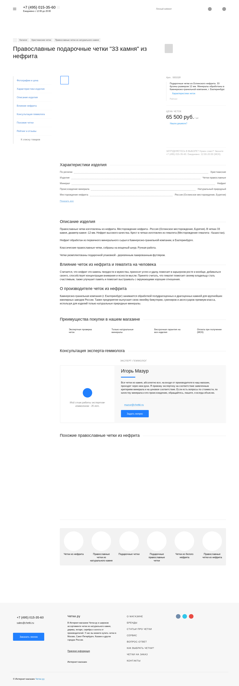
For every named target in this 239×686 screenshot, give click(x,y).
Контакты (133, 660)
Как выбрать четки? (140, 648)
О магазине (135, 616)
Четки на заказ (137, 654)
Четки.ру (40, 679)
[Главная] (15, 40)
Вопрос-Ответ (137, 641)
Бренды (132, 622)
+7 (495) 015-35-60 (39, 7)
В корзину (101, 510)
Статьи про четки (139, 629)
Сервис (132, 635)
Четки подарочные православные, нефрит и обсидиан (90, 489)
